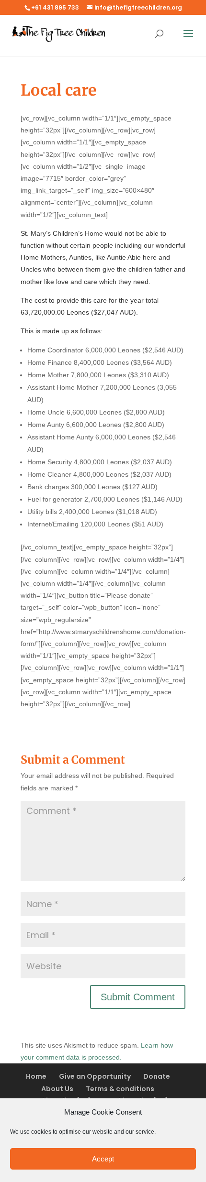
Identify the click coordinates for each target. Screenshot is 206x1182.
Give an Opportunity (95, 1076)
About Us (57, 1089)
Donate (156, 1076)
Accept (103, 1159)
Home (36, 1076)
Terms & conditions (120, 1089)
